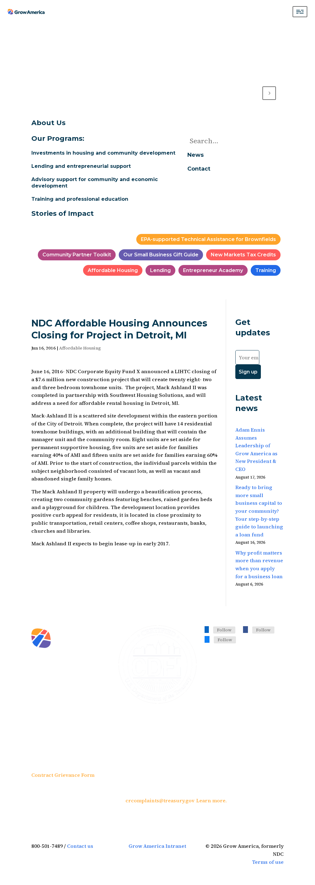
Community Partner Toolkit (76, 255)
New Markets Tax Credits (243, 255)
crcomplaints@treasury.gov (160, 800)
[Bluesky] (207, 639)
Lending (160, 270)
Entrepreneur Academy (213, 270)
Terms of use (268, 862)
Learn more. (211, 800)
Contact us (80, 846)
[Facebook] (245, 629)
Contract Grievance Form (62, 775)
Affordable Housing (113, 270)
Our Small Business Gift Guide (160, 255)
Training (265, 270)
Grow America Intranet (157, 846)
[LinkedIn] (207, 629)
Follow (224, 630)
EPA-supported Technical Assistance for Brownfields (208, 239)
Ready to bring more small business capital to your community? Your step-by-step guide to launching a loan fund (259, 511)
